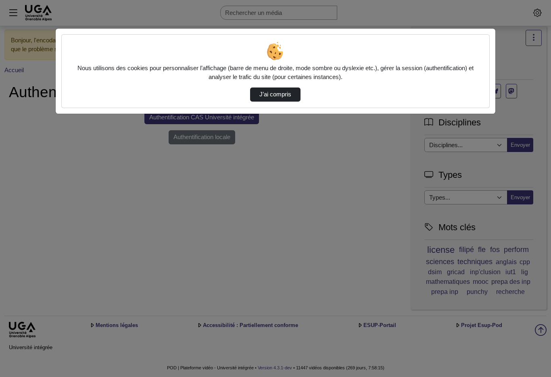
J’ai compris (275, 94)
